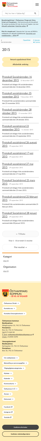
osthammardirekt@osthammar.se (20, 334)
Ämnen (6, 394)
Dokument (7, 399)
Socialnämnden (6, 42)
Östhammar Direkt (10, 303)
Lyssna (37, 42)
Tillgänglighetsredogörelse (13, 368)
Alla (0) (6, 261)
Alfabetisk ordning (20, 64)
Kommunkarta (9, 383)
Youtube (7, 417)
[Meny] (37, 4)
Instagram (7, 412)
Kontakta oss (8, 308)
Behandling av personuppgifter (14, 363)
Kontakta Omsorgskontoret (13, 313)
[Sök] (35, 13)
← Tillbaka (20, 234)
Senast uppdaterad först (20, 59)
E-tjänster (36, 40)
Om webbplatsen (9, 358)
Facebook (7, 407)
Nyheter (7, 373)
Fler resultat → (20, 247)
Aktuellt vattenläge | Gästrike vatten (14, 26)
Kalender (7, 378)
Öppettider (26, 40)
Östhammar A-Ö (9, 389)
